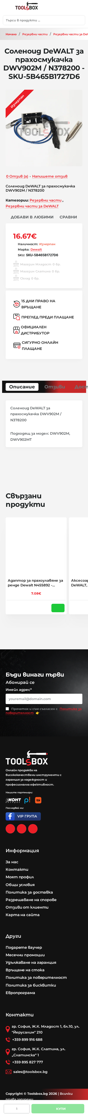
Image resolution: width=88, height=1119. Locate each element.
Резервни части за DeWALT (32, 206)
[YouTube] (33, 828)
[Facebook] (10, 828)
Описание (22, 387)
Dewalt (36, 249)
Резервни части (35, 34)
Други (13, 936)
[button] (30, 217)
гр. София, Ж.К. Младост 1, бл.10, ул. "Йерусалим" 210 (46, 1029)
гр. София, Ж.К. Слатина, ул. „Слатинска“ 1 (38, 1052)
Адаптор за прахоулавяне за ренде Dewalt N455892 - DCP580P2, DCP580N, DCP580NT (35, 583)
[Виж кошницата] (79, 7)
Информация (22, 850)
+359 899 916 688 (27, 1039)
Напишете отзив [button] (50, 176)
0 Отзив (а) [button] (17, 176)
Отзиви (54, 387)
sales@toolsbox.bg (30, 1071)
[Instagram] (21, 828)
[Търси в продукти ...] (80, 20)
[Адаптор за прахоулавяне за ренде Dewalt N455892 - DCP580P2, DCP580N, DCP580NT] (36, 547)
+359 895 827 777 (27, 1062)
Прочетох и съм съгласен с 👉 (44, 711)
